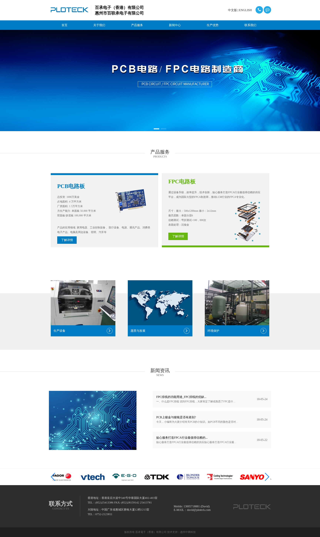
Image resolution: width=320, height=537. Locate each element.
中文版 (232, 10)
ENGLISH (245, 10)
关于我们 (99, 25)
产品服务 (137, 25)
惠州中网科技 (188, 532)
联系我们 (250, 25)
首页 (64, 25)
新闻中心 (175, 25)
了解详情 (67, 240)
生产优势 (213, 25)
